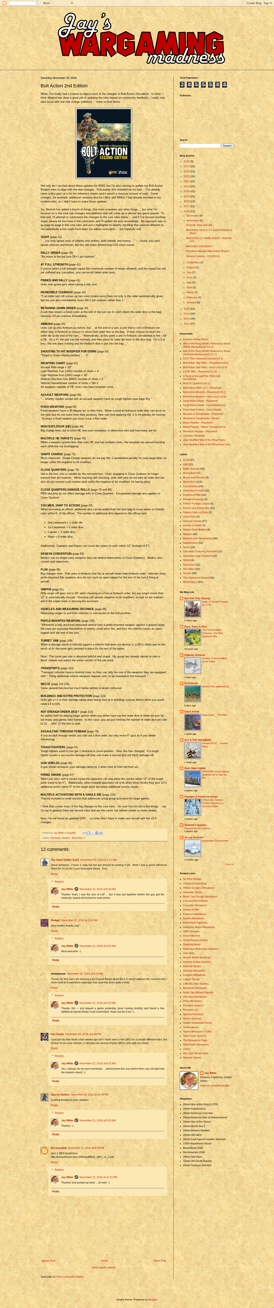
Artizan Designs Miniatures (198, 887)
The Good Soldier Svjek (65, 859)
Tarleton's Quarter (195, 825)
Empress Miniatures (194, 914)
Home (104, 1260)
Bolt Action (56, 838)
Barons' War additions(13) (215, 686)
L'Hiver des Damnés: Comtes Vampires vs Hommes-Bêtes (213, 803)
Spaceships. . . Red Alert (215, 715)
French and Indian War (196, 508)
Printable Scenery (193, 1005)
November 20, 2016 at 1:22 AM (79, 920)
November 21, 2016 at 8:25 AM (98, 1063)
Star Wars (188, 568)
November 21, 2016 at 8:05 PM (86, 1148)
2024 (187, 171)
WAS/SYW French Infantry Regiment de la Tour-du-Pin (216, 774)
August (191, 267)
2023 (187, 176)
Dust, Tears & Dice (195, 626)
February (192, 297)
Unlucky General (194, 655)
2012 (187, 323)
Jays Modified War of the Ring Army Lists (206, 444)
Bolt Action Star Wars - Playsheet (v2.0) (205, 362)
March (191, 292)
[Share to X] (93, 833)
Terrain (187, 573)
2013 (187, 318)
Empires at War (192, 494)
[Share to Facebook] (97, 833)
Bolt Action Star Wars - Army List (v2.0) (205, 367)
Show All (229, 864)
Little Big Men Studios (195, 983)
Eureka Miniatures (193, 918)
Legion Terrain (191, 979)
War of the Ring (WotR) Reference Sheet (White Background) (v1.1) (206, 345)
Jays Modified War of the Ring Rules (204, 439)
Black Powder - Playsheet (198, 422)
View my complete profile (214, 1085)
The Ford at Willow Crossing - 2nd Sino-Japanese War (212, 633)
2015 (187, 308)
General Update (192, 521)
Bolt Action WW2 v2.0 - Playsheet (202, 387)
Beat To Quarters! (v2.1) (196, 383)
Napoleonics (190, 542)
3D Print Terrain (192, 879)
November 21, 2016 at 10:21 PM (98, 1177)
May (189, 282)
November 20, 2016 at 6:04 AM (85, 973)
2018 (187, 201)
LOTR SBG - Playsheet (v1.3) (200, 371)
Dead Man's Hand (193, 490)
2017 (187, 206)
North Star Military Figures (198, 992)
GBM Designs (191, 931)
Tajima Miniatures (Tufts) (197, 1031)
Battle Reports (191, 468)
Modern (66, 838)
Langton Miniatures (194, 975)
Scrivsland (190, 683)
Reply (54, 873)
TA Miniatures (191, 1027)
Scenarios (189, 564)
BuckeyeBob (59, 1148)
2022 (187, 181)
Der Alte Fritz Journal (197, 598)
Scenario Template (194, 435)
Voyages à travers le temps (201, 796)
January (192, 302)
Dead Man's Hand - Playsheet (200, 400)
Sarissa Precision (193, 1014)
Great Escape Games (195, 940)
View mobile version (104, 1267)
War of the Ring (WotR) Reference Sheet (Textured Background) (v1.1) (206, 353)
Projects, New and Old (199, 225)
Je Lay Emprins (193, 837)
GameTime (189, 516)
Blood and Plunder (194, 477)
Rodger (55, 920)
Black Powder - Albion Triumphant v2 (204, 426)
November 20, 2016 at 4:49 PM (83, 1034)
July (189, 272)
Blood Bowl (189, 473)
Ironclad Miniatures (194, 970)
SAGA (186, 560)
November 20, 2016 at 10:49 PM (89, 1094)
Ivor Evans (57, 1034)
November (193, 220)
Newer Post (48, 1260)
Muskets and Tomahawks (197, 538)
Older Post (160, 1260)
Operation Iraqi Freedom (197, 555)
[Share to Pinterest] (101, 833)
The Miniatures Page (195, 1040)
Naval (186, 547)
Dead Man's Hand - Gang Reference (204, 405)
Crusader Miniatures (195, 905)
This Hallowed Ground (196, 577)
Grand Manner (191, 935)
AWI (185, 464)
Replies (59, 881)
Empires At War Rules (195, 339)
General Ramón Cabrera (197, 828)
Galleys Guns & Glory (195, 512)
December (193, 215)
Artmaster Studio (192, 892)
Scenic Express (192, 1018)
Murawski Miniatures (195, 988)
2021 (187, 186)
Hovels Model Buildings (197, 957)
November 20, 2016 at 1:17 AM (98, 859)
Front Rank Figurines (195, 922)
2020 (187, 191)
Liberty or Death (192, 525)
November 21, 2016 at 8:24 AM (98, 1003)
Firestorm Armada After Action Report (207, 251)
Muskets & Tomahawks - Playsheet (203, 413)
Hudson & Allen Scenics (197, 961)
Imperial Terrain (192, 966)
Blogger (152, 1299)
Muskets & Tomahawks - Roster (201, 418)
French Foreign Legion (196, 503)
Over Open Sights (195, 768)
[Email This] (85, 833)
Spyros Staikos (60, 1094)
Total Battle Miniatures (196, 1044)
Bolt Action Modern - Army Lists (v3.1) (204, 396)
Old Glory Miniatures (195, 996)
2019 (187, 196)
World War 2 (78, 838)
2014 (187, 313)
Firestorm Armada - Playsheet (200, 431)
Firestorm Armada (193, 499)
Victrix (186, 1049)
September (193, 262)
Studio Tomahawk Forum (197, 1022)
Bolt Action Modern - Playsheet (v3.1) (204, 392)
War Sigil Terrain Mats (195, 1053)
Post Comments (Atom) (70, 1276)
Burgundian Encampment (215, 840)
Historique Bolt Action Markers (200, 948)
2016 (187, 211)
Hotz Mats (189, 953)
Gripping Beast (191, 944)
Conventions (190, 486)
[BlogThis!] (89, 833)
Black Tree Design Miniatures (200, 896)
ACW (186, 460)
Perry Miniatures (192, 1001)
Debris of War (191, 909)
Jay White (67, 889)
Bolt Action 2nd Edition (199, 246)
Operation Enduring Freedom (200, 551)
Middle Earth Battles (194, 529)
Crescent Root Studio (195, 900)
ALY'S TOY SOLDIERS (197, 740)
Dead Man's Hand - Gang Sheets (202, 409)
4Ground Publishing (194, 883)
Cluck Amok (191, 711)
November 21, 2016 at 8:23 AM (98, 889)
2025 (187, 166)
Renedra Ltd (190, 1009)
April (190, 287)
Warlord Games (192, 1057)
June (190, 277)
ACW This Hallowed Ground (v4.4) (203, 358)
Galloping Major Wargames (199, 927)
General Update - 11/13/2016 (203, 256)
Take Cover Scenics (194, 1035)
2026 (187, 161)
